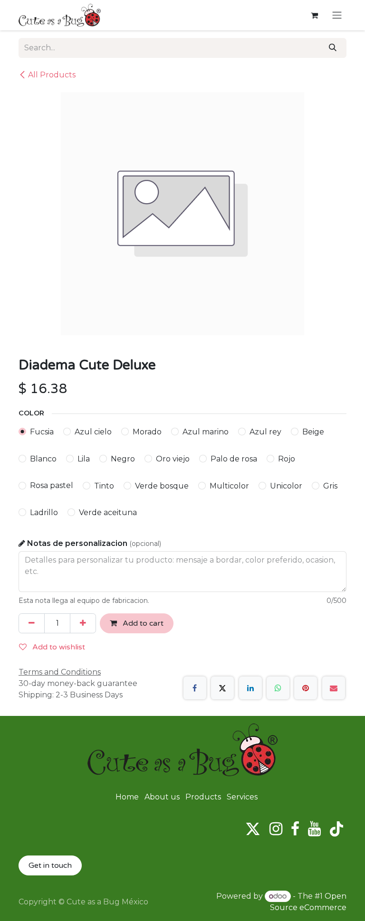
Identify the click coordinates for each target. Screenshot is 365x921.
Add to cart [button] (142, 623)
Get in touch (50, 865)
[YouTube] (314, 828)
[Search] (332, 48)
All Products (52, 74)
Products (203, 796)
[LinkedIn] (250, 688)
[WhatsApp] (278, 688)
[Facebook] (194, 688)
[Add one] (83, 623)
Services (242, 796)
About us (162, 796)
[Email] (333, 688)
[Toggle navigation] (336, 15)
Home (127, 796)
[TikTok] (336, 828)
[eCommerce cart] (314, 15)
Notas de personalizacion (94, 543)
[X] (222, 688)
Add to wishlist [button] (57, 647)
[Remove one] (32, 623)
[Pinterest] (305, 688)
